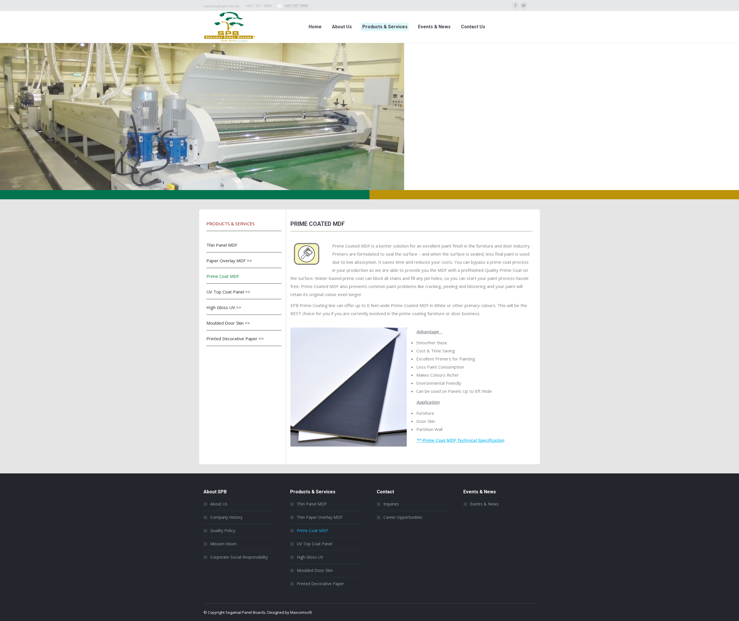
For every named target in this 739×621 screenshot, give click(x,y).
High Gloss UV (310, 557)
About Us (218, 504)
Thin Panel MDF (221, 245)
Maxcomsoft (301, 612)
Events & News (484, 504)
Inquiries (391, 504)
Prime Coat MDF (222, 276)
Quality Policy (222, 530)
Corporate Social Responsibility (239, 557)
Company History (226, 517)
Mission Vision (223, 543)
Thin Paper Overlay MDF (320, 517)
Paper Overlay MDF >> (229, 260)
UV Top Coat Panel (314, 543)
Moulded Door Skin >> (228, 323)
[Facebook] (515, 5)
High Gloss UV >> (223, 307)
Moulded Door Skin (315, 570)
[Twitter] (523, 5)
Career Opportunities (402, 517)
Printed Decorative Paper (320, 583)
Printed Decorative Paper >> (235, 338)
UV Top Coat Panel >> (228, 292)
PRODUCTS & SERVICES (230, 223)
